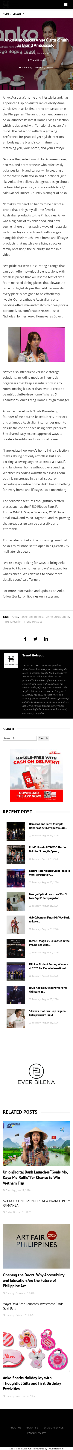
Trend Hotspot (37, 60)
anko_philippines (32, 616)
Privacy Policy (36, 1433)
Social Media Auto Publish (22, 1448)
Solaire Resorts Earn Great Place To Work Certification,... (49, 872)
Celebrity (26, 67)
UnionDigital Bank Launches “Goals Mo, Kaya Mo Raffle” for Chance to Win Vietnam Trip (35, 1177)
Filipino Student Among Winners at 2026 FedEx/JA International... (48, 966)
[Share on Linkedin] (46, 639)
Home (6, 13)
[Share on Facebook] (25, 639)
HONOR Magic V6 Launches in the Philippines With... (49, 943)
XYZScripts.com (56, 1448)
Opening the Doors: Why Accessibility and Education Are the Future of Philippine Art (33, 1280)
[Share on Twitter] (35, 639)
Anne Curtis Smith (57, 616)
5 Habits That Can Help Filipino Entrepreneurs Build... (47, 1013)
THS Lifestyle (13, 621)
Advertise (32, 1427)
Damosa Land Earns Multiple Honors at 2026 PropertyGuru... (48, 826)
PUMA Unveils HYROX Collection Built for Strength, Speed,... (48, 849)
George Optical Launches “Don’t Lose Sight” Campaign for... (48, 896)
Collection (39, 67)
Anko (15, 616)
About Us (15, 1427)
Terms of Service (52, 1427)
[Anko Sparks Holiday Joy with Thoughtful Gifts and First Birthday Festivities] (36, 1349)
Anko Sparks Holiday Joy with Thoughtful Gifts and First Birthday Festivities (32, 1383)
